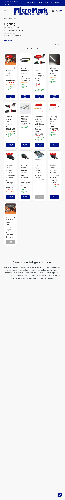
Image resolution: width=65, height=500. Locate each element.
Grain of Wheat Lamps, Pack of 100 (9, 122)
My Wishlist (7, 4)
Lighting (16, 18)
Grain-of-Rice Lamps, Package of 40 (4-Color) (39, 74)
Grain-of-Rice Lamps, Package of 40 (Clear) (39, 170)
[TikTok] (37, 3)
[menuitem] (8, 2)
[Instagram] (30, 3)
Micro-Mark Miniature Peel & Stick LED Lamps (10, 73)
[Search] (53, 11)
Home (5, 18)
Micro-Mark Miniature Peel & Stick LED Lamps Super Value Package (10, 226)
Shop (10, 18)
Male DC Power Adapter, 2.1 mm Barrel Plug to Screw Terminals (54, 172)
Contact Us (16, 1)
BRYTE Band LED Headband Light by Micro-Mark (25, 73)
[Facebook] (28, 3)
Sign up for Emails (8, 1)
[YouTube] (32, 3)
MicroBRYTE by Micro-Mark (54, 70)
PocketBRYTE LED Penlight (25, 119)
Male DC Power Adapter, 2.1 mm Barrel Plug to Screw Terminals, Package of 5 (25, 175)
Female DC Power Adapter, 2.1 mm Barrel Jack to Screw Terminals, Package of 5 (10, 175)
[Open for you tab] (60, 495)
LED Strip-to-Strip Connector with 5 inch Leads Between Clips (39, 124)
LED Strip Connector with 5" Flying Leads (54, 121)
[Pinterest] (35, 3)
